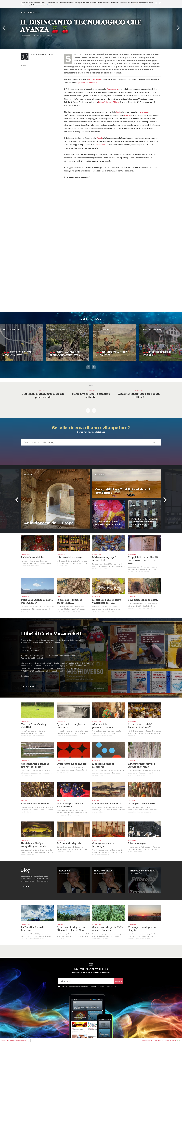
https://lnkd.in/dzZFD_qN (109, 102)
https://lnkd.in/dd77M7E (86, 82)
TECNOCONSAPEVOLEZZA (30, 12)
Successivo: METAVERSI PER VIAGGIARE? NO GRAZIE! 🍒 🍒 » (161, 1040)
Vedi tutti (27, 886)
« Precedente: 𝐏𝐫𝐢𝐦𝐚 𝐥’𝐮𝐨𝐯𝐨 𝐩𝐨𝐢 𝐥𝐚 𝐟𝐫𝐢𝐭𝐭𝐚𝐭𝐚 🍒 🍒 (15, 1040)
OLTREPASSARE (95, 79)
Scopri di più (28, 686)
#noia (118, 112)
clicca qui (50, 5)
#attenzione (99, 144)
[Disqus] (112, 214)
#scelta (100, 138)
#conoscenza (112, 89)
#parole (127, 115)
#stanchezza (142, 112)
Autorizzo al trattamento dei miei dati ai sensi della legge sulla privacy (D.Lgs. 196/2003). (89, 987)
